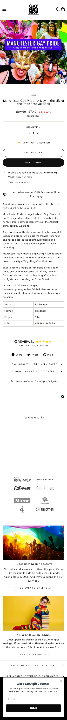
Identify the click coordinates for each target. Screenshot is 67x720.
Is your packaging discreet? (33, 371)
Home (33, 94)
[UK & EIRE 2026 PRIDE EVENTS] (33, 543)
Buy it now (33, 162)
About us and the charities (33, 665)
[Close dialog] (60, 681)
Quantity (33, 127)
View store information (19, 182)
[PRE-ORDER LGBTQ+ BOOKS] (33, 613)
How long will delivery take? (33, 364)
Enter (33, 708)
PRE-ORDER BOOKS (33, 654)
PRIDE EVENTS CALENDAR (33, 588)
